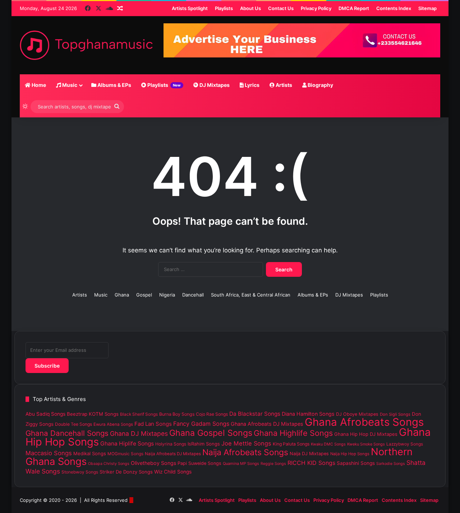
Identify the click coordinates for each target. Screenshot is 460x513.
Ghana (122, 295)
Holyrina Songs (170, 444)
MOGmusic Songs (125, 453)
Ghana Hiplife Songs (127, 443)
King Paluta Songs (291, 444)
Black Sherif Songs (139, 414)
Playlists (163, 85)
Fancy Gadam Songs (201, 423)
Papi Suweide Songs (199, 463)
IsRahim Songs (204, 444)
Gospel (144, 295)
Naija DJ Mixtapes (309, 453)
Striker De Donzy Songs (126, 472)
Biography (320, 85)
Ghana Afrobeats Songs (364, 422)
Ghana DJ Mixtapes (139, 433)
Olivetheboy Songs (153, 463)
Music (69, 85)
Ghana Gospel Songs (210, 433)
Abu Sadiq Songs (45, 414)
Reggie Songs (273, 463)
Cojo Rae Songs (212, 414)
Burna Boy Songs (176, 414)
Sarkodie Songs (390, 463)
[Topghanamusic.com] (86, 45)
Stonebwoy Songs (79, 472)
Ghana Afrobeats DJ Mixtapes (267, 424)
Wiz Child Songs (173, 472)
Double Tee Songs (73, 424)
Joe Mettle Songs (246, 443)
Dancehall (193, 295)
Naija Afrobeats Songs (245, 452)
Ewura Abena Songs (113, 424)
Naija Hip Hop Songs (349, 453)
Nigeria (167, 295)
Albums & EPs (113, 85)
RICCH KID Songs (311, 462)
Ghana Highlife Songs (293, 433)
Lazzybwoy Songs (404, 444)
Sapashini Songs (356, 463)
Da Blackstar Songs (254, 413)
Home (38, 85)
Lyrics (251, 85)
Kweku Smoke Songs (366, 444)
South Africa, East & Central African (250, 295)
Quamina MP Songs (241, 463)
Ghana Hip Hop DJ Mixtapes (365, 434)
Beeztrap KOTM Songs (93, 414)
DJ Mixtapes (214, 85)
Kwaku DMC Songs (328, 444)
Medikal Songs (89, 453)
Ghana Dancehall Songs (67, 433)
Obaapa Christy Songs (108, 463)
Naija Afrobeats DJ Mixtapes (173, 453)
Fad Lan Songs (153, 423)
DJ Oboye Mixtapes (357, 414)
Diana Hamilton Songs (308, 414)
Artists (283, 85)
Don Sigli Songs (395, 414)
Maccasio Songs (49, 453)
